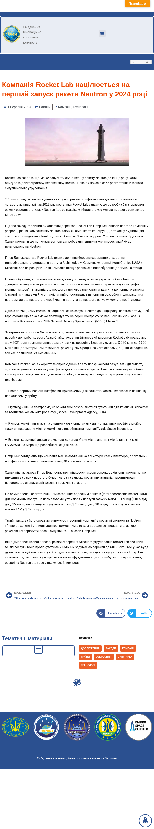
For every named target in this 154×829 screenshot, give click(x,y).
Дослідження (90, 648)
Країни (85, 656)
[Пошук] (147, 62)
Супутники (125, 656)
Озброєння (104, 656)
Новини (44, 107)
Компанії (64, 107)
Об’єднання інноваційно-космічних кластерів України (77, 758)
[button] (102, 33)
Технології (80, 107)
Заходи (111, 648)
